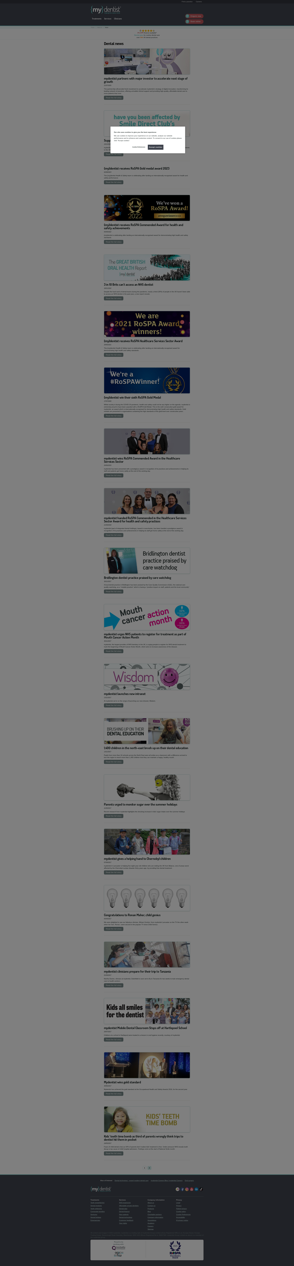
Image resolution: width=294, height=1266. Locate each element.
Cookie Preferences (138, 147)
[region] (147, 140)
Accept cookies (155, 147)
